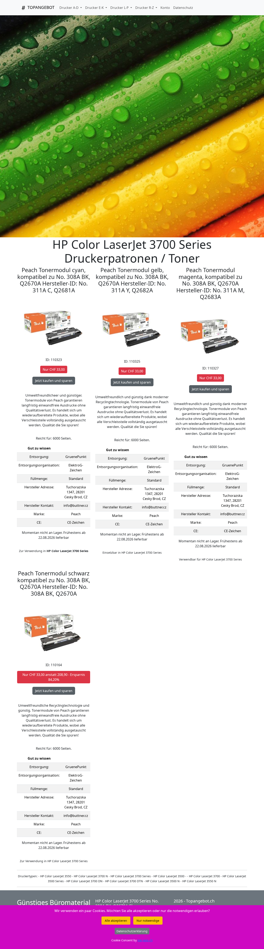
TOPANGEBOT (40, 7)
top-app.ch (145, 940)
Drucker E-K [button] (95, 7)
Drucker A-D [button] (69, 7)
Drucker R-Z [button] (145, 7)
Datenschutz (183, 7)
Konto (165, 7)
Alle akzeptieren (116, 921)
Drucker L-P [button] (120, 7)
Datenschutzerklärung (132, 931)
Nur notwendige (148, 921)
